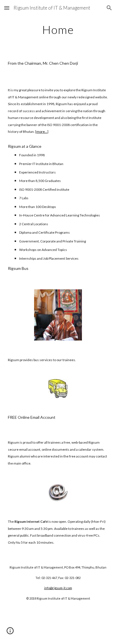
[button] (7, 8)
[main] (58, 29)
